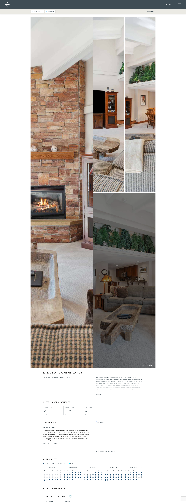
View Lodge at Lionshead (50, 443)
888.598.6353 (169, 4)
